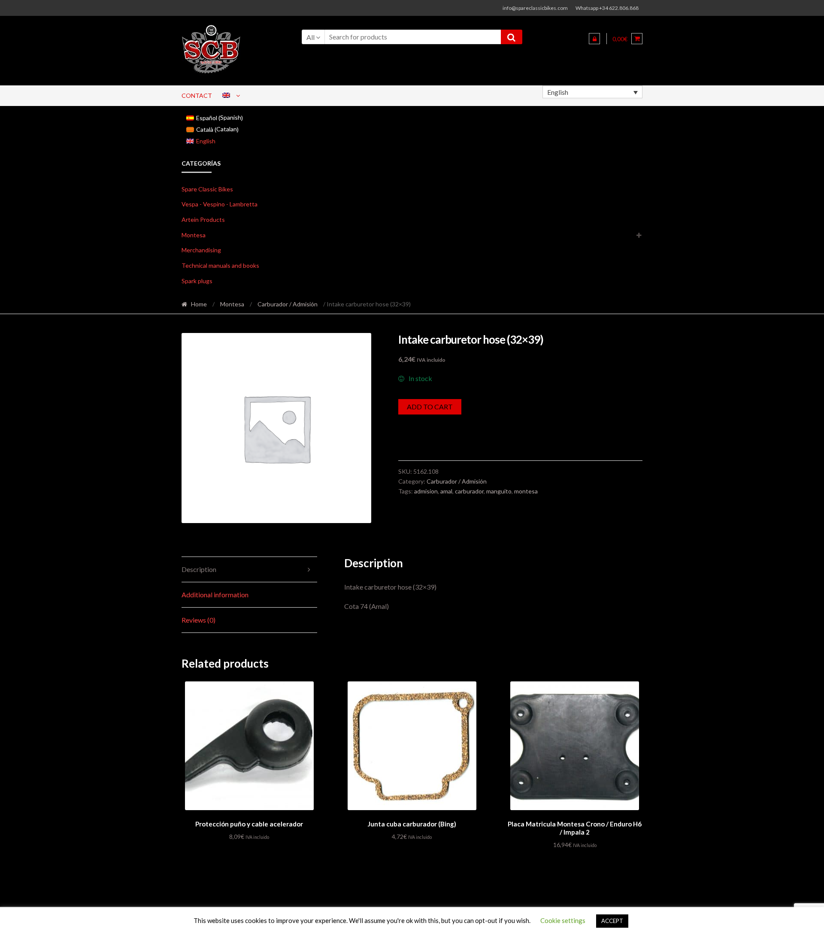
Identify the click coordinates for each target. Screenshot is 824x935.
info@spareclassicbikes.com (535, 8)
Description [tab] (199, 569)
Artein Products (203, 219)
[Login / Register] (594, 38)
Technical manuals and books (220, 265)
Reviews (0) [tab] (198, 620)
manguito (499, 491)
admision (426, 491)
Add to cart (430, 406)
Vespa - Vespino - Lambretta (220, 204)
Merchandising (201, 250)
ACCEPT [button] (612, 920)
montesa (526, 491)
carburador (469, 491)
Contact (197, 95)
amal (446, 491)
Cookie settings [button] (562, 920)
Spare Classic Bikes (207, 189)
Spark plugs (197, 280)
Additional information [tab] (215, 594)
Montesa (194, 235)
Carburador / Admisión (288, 304)
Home (199, 304)
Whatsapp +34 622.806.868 (607, 8)
